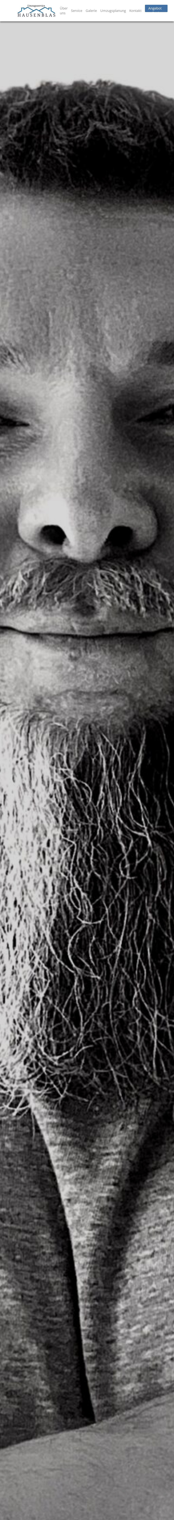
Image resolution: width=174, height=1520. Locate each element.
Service (76, 10)
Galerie (91, 10)
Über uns (64, 10)
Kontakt (135, 10)
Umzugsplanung (113, 10)
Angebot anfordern (156, 10)
